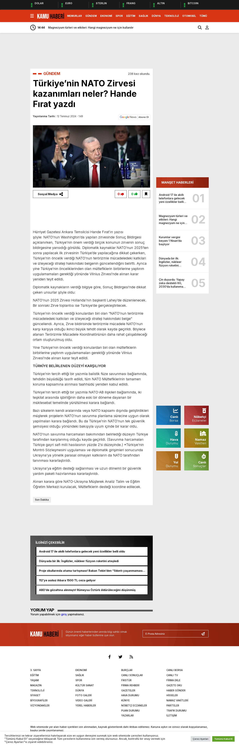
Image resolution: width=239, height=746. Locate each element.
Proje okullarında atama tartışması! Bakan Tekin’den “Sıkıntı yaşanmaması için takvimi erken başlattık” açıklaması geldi (90, 570)
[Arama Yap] (198, 27)
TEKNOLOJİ (171, 15)
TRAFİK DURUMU (176, 710)
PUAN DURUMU (130, 710)
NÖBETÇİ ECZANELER (134, 705)
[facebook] (109, 657)
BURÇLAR (126, 670)
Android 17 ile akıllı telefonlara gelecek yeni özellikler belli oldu (82, 551)
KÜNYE (125, 700)
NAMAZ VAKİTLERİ (177, 700)
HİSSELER (172, 695)
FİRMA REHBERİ (130, 685)
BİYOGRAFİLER (39, 700)
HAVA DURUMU (130, 695)
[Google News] (134, 117)
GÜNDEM (91, 15)
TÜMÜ (203, 15)
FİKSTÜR (126, 680)
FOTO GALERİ (83, 695)
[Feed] (131, 657)
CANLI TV (172, 675)
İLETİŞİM (171, 715)
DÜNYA (156, 15)
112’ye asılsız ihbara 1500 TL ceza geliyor (67, 580)
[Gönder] (204, 633)
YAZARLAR (127, 715)
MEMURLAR (74, 15)
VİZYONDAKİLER (40, 705)
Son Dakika (42, 499)
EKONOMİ (106, 15)
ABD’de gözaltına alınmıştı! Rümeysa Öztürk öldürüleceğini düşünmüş (87, 590)
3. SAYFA (35, 670)
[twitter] (120, 657)
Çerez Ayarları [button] (200, 738)
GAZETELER (128, 690)
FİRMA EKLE (173, 680)
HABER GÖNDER (175, 690)
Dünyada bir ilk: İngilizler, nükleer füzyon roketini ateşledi (79, 561)
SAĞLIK (143, 15)
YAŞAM (34, 680)
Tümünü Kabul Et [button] (223, 738)
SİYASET (35, 695)
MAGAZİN (36, 685)
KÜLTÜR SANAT (84, 685)
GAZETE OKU (174, 685)
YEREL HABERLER (85, 705)
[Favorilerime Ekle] (146, 194)
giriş (64, 614)
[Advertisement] (130, 50)
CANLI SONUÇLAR (132, 675)
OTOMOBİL (189, 15)
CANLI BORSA (174, 670)
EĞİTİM (130, 15)
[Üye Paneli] (205, 27)
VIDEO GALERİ (83, 700)
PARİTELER (172, 705)
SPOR (119, 15)
